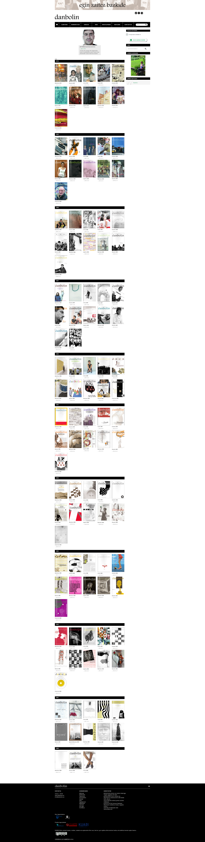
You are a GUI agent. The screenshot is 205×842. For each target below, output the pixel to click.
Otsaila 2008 (115, 252)
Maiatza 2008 (72, 252)
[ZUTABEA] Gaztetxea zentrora (87, 46)
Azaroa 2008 (72, 229)
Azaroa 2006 (72, 376)
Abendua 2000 (58, 770)
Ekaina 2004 (57, 522)
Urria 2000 (85, 770)
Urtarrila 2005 (58, 471)
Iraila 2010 (100, 83)
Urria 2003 (85, 573)
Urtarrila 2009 (58, 201)
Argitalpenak (106, 24)
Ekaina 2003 (57, 595)
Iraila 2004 (100, 499)
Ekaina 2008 (57, 252)
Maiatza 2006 (58, 398)
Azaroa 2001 (72, 719)
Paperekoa (82, 796)
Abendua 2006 (58, 376)
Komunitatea (75, 24)
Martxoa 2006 (86, 398)
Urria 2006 (85, 375)
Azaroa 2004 (72, 499)
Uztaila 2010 (115, 83)
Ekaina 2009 (57, 178)
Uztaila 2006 (100, 375)
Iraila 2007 (100, 302)
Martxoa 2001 (86, 741)
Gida (96, 24)
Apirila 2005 (86, 448)
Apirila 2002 (86, 669)
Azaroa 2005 (72, 426)
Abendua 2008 (58, 229)
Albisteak (64, 24)
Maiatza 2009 (72, 178)
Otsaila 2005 (115, 449)
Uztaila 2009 (115, 156)
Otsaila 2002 (115, 668)
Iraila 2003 (100, 573)
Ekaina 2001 (57, 742)
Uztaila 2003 (115, 573)
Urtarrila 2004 (58, 544)
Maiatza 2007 (72, 325)
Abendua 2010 (58, 83)
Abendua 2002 (58, 646)
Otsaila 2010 (115, 105)
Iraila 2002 (100, 646)
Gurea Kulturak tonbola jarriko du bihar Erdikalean (114, 801)
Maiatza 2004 (72, 522)
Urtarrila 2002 (58, 691)
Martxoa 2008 (101, 252)
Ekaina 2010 (57, 105)
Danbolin (135, 82)
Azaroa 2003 (72, 573)
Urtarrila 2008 (58, 274)
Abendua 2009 (58, 156)
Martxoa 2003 (101, 595)
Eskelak (86, 24)
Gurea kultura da (108, 809)
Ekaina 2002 (57, 668)
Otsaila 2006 (100, 398)
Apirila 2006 (71, 398)
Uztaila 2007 (115, 302)
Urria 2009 (85, 156)
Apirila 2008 (86, 252)
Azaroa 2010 (72, 83)
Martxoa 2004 (101, 522)
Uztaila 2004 (115, 499)
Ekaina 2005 (57, 449)
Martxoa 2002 (101, 668)
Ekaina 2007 (57, 325)
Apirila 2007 (86, 325)
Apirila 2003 (86, 595)
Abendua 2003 (58, 573)
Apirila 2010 (86, 105)
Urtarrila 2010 (58, 128)
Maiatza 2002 (72, 668)
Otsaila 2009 (115, 178)
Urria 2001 (85, 719)
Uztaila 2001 (115, 719)
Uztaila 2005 (115, 426)
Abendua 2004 (58, 500)
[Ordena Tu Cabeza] (62, 839)
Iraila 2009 (100, 156)
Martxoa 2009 (101, 178)
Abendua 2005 (58, 426)
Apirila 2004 (86, 522)
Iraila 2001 (100, 719)
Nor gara (117, 24)
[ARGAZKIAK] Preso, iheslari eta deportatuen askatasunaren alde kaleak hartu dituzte (114, 797)
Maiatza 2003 (72, 595)
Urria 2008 (85, 229)
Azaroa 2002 (72, 646)
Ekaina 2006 (114, 375)
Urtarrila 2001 (115, 742)
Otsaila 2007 (115, 325)
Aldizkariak (82, 803)
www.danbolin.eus (59, 795)
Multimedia (82, 794)
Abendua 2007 (58, 302)
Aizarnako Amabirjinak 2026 (111, 807)
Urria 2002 (85, 646)
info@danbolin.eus (59, 797)
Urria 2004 (85, 500)
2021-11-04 (83, 48)
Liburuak (81, 805)
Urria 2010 (85, 83)
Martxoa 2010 (101, 105)
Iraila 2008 (100, 229)
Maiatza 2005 (72, 449)
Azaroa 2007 (72, 302)
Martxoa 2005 (101, 449)
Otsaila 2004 (115, 522)
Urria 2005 (85, 426)
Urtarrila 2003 (58, 618)
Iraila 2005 (100, 426)
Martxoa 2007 (101, 325)
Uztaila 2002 (115, 646)
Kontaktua (128, 24)
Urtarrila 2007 (58, 347)
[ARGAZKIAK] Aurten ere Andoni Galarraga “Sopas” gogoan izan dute (115, 794)
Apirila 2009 (86, 178)
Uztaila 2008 (115, 229)
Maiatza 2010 (72, 105)
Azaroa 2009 (72, 156)
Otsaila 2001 (100, 742)
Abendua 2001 (58, 719)
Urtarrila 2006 (115, 398)
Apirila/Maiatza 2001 (74, 742)
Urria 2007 (85, 302)
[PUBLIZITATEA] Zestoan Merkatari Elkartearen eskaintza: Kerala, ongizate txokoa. (114, 805)
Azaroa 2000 (72, 770)
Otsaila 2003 (115, 595)
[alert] (138, 35)
